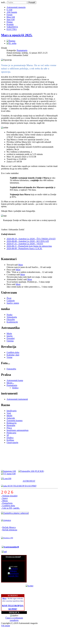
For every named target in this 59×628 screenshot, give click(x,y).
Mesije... (10, 383)
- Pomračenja (6, 503)
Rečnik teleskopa (9, 530)
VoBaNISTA (12, 27)
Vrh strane (5, 625)
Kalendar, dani (13, 355)
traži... (3, 2)
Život (9, 298)
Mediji (9, 415)
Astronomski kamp (15, 380)
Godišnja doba (13, 352)
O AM (9, 10)
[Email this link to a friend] (11, 43)
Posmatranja (22, 50)
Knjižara (10, 440)
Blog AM (11, 17)
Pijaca (9, 428)
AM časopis (12, 12)
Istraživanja (11, 411)
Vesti (9, 413)
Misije (9, 333)
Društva (10, 437)
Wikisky (13, 571)
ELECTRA (12, 29)
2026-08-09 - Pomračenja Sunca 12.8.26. (24, 248)
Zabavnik (11, 418)
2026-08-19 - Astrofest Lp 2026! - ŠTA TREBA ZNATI (31, 239)
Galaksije (11, 300)
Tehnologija (12, 317)
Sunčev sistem (13, 303)
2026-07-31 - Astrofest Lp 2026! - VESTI (25, 244)
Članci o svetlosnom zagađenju (14, 619)
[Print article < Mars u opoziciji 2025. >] (11, 41)
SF (8, 435)
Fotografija (11, 369)
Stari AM (11, 19)
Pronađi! (32, 2)
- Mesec (4, 501)
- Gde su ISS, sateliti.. (10, 508)
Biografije (11, 425)
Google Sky (13, 576)
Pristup (10, 22)
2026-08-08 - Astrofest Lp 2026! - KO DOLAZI (28, 241)
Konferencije (12, 322)
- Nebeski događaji (9, 496)
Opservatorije (12, 442)
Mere (4, 598)
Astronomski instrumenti (17, 399)
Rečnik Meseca (9, 527)
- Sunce (4, 498)
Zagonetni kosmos (15, 420)
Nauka (9, 314)
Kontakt (10, 24)
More (20, 265)
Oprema (10, 341)
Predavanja (11, 433)
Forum (9, 14)
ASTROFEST (29, 481)
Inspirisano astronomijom (17, 430)
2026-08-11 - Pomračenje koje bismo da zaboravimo (29, 246)
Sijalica (15, 388)
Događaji (11, 338)
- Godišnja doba (8, 505)
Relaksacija (11, 423)
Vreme (9, 357)
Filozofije (11, 319)
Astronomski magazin (16, 7)
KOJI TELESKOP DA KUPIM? (21, 486)
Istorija (9, 336)
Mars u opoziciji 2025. (16, 35)
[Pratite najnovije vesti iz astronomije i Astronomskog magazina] (29, 586)
